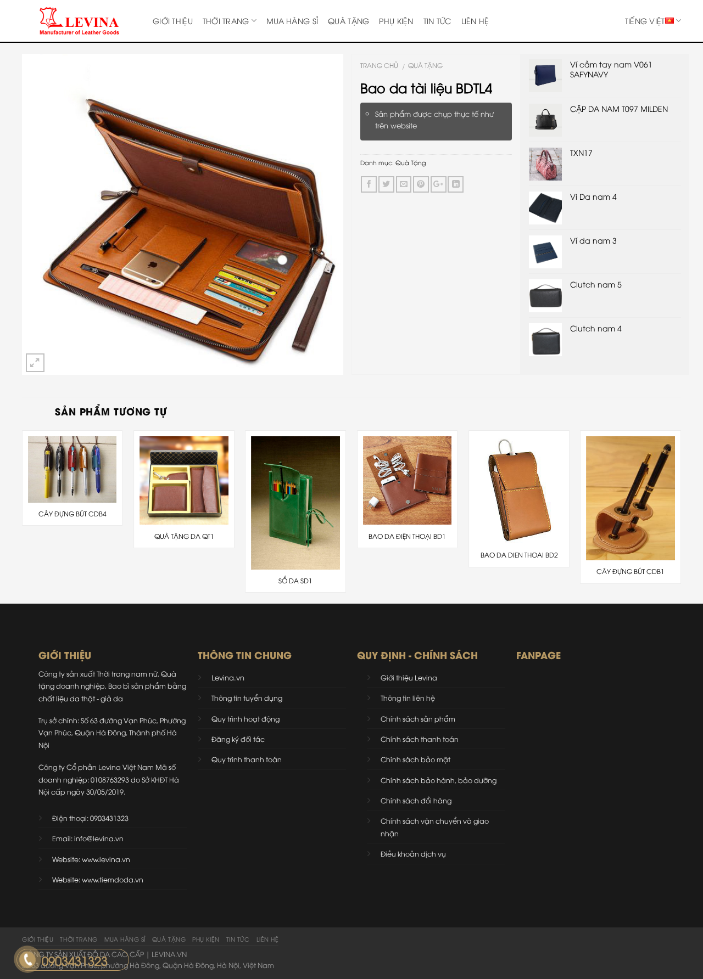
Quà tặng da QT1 (184, 536)
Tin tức (437, 20)
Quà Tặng (348, 20)
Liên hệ (475, 20)
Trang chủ (379, 65)
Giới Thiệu (173, 20)
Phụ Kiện (396, 20)
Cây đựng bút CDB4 (72, 513)
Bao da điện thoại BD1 (407, 536)
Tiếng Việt (645, 20)
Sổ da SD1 (295, 580)
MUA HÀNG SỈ (292, 20)
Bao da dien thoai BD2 (519, 554)
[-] (79, 21)
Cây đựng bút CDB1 (630, 571)
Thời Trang (226, 20)
